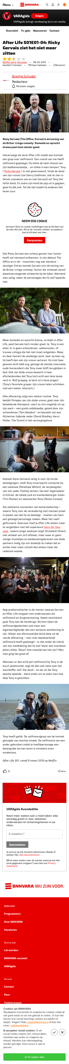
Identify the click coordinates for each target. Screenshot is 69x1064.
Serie (14, 62)
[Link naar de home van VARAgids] (7, 16)
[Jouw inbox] (52, 4)
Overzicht (12, 30)
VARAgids (21, 16)
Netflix (7, 62)
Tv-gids (25, 30)
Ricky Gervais (12, 171)
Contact (54, 30)
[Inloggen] (58, 4)
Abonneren (40, 30)
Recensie (22, 62)
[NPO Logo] (64, 5)
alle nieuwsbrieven (29, 854)
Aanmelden (17, 844)
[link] (6, 80)
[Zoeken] (47, 4)
